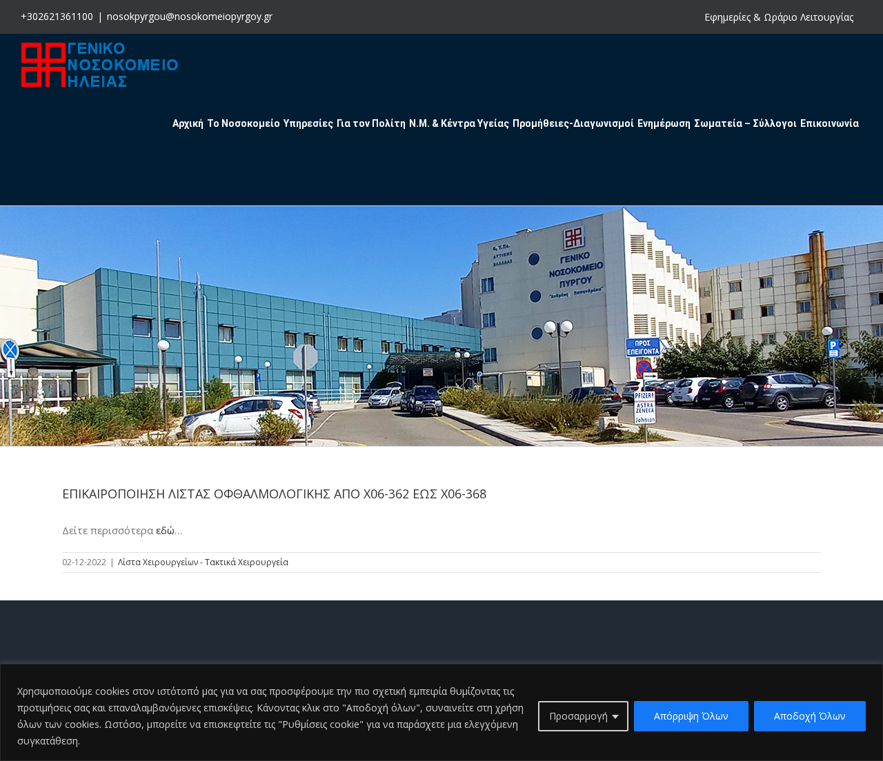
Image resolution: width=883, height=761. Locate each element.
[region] (441, 712)
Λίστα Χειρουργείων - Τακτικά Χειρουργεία (203, 562)
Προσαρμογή (578, 715)
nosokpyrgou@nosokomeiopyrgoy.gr (189, 16)
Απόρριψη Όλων (691, 715)
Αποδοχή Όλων (810, 715)
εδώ (165, 530)
